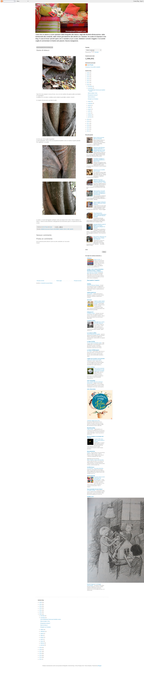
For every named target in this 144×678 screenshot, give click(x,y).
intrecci (65, 229)
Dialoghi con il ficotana (93, 99)
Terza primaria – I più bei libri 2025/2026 (95, 468)
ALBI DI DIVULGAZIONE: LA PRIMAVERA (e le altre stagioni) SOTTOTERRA (99, 369)
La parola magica (91, 320)
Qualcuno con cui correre (93, 458)
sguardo (71, 229)
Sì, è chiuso (89, 351)
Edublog (89, 284)
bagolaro (61, 229)
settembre (90, 103)
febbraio (90, 115)
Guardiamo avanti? (91, 313)
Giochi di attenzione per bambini (93, 334)
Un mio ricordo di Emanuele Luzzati (94, 342)
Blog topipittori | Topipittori (93, 280)
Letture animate (91, 367)
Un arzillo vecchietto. (91, 490)
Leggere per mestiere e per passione (96, 358)
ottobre (89, 101)
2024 (88, 76)
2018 (88, 121)
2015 (88, 127)
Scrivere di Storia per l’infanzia (93, 285)
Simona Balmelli (91, 475)
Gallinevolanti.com (91, 292)
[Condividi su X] (59, 227)
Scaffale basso (90, 467)
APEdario (89, 258)
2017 (88, 123)
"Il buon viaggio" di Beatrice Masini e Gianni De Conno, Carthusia (99, 203)
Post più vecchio (77, 280)
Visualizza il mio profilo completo (92, 67)
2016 (88, 125)
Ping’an (88, 452)
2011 (88, 131)
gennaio (90, 116)
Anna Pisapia (90, 65)
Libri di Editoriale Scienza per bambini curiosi (50, 619)
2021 (88, 82)
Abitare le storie (97, 259)
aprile (89, 111)
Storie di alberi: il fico (92, 93)
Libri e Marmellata (91, 389)
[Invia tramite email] (55, 227)
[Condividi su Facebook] (60, 227)
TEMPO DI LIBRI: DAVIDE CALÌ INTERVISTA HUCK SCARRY (99, 302)
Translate (96, 52)
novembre (90, 88)
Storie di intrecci (91, 97)
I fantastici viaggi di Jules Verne (93, 420)
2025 (88, 75)
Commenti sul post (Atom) (46, 283)
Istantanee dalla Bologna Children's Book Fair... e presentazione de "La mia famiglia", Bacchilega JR (99, 149)
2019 (88, 119)
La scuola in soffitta (91, 333)
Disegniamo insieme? (93, 95)
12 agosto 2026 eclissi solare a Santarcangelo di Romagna (99, 440)
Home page (59, 280)
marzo (89, 113)
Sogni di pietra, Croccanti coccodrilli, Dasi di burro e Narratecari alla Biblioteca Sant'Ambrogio (99, 192)
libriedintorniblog (91, 428)
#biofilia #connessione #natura (47, 229)
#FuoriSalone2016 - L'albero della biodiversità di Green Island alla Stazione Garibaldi (99, 215)
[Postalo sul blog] (57, 227)
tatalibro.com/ (90, 496)
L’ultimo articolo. (90, 429)
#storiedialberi (56, 229)
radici (68, 229)
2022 (88, 80)
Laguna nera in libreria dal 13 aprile (94, 359)
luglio (89, 107)
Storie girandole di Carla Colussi (94, 489)
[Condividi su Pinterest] (62, 227)
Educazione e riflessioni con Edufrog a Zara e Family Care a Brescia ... (99, 238)
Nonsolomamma (91, 451)
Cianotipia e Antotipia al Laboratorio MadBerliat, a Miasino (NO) (99, 160)
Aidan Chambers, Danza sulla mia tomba (95, 459)
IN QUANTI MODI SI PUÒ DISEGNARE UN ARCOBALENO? (99, 478)
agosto (89, 105)
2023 (88, 78)
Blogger (99, 665)
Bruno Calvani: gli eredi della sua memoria (98, 138)
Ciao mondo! (89, 293)
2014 (88, 129)
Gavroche (89, 299)
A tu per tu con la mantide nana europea (99, 170)
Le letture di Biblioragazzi (93, 350)
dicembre (90, 86)
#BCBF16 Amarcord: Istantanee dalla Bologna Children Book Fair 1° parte (99, 181)
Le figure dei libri (91, 341)
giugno (89, 109)
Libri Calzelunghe (91, 380)
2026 (88, 73)
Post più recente (40, 280)
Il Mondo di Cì (90, 312)
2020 (88, 84)
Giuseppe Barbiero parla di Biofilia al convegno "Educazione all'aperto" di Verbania (99, 226)
